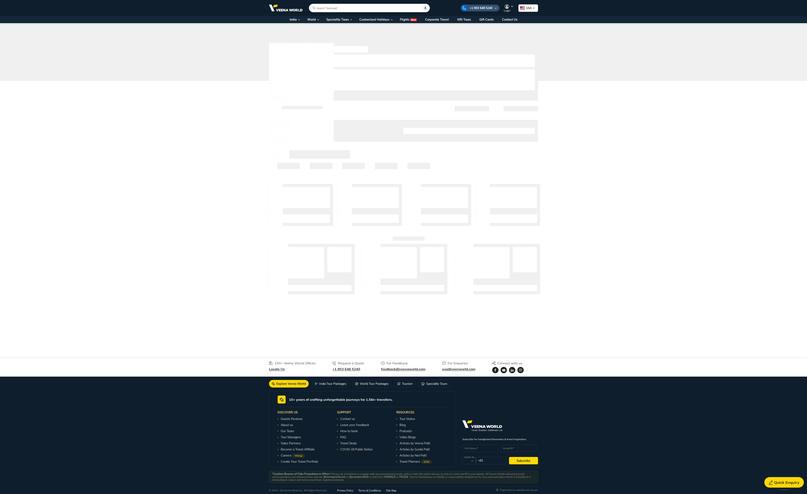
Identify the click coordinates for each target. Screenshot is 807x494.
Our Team (287, 431)
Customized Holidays (374, 19)
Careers (291, 455)
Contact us (347, 419)
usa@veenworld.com (458, 369)
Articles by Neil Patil (413, 455)
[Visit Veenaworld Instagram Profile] (520, 370)
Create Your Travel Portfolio (299, 461)
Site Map (391, 490)
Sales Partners (291, 443)
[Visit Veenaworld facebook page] (495, 370)
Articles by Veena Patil (415, 443)
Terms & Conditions (369, 490)
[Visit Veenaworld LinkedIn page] (512, 370)
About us (287, 425)
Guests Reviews (292, 419)
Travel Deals (348, 443)
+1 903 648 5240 (481, 8)
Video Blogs (408, 437)
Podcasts (406, 431)
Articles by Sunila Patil (415, 449)
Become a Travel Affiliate (298, 449)
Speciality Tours (337, 19)
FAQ (343, 437)
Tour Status (407, 419)
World (311, 19)
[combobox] (468, 460)
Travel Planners (414, 461)
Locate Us (277, 369)
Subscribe (523, 461)
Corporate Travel (437, 19)
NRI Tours (464, 19)
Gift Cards (486, 19)
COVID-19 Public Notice (356, 449)
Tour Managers (291, 437)
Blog (403, 425)
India (293, 19)
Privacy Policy (345, 490)
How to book (349, 431)
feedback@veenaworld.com (403, 369)
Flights (408, 19)
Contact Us (509, 19)
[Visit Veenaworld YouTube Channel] (504, 370)
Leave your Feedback (354, 425)
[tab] (289, 384)
